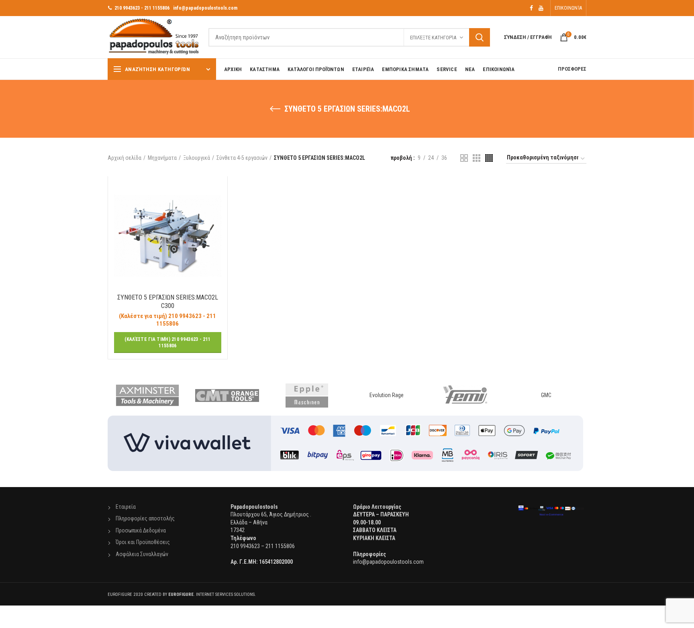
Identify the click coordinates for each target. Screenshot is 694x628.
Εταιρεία (126, 507)
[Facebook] (531, 8)
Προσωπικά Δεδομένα (141, 530)
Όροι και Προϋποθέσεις (143, 542)
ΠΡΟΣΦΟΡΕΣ (572, 69)
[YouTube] (541, 8)
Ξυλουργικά (196, 158)
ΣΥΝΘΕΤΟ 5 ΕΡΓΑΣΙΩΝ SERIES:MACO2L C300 (167, 302)
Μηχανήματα (162, 158)
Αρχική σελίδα (124, 158)
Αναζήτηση (479, 37)
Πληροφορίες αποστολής (145, 518)
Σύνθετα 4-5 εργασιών (241, 158)
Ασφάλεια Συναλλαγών (142, 554)
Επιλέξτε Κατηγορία (433, 38)
